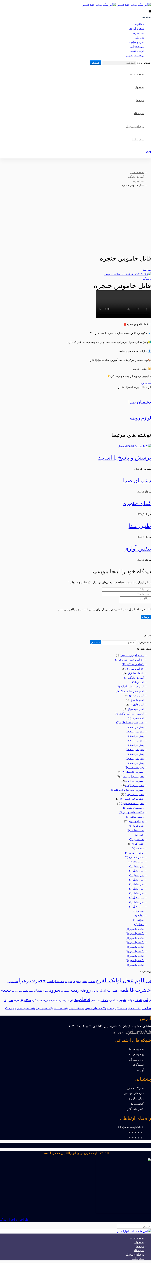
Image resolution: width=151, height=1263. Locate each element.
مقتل (139, 924)
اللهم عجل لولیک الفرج (120, 980)
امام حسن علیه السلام (130, 691)
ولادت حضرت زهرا (44, 1008)
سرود (54, 990)
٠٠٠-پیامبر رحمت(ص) (132, 655)
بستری (77, 981)
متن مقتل (136, 866)
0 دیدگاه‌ (147, 278)
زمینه (74, 990)
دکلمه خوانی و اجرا (131, 812)
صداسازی (138, 33)
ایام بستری (136, 718)
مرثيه (17, 1000)
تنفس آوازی (137, 549)
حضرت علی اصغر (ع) (132, 798)
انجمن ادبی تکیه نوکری (129, 713)
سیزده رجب (17, 991)
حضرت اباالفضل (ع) (133, 772)
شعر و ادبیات (136, 28)
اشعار (138, 682)
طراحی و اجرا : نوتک (14, 1219)
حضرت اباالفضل (55, 981)
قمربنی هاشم (58, 1000)
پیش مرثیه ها (135, 727)
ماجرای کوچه (134, 852)
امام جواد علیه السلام (130, 686)
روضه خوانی (135, 816)
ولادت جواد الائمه (61, 1008)
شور (139, 834)
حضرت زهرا (32, 980)
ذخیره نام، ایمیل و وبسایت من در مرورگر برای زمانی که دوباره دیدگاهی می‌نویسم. (102, 609)
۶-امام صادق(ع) (135, 673)
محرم (139, 911)
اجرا (148, 981)
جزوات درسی (134, 767)
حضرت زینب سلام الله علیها (127, 790)
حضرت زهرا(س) (134, 781)
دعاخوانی (139, 24)
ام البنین (91, 982)
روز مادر (95, 991)
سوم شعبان (41, 990)
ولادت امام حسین (95, 1008)
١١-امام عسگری (133, 664)
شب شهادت (135, 830)
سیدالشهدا (27, 990)
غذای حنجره (137, 503)
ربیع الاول (106, 990)
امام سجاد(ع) (136, 695)
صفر (104, 1000)
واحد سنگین (121, 1008)
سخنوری (65, 990)
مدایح (139, 915)
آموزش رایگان (136, 176)
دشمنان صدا (137, 480)
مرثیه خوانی (137, 46)
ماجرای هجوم (134, 857)
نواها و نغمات (136, 51)
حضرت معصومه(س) (132, 803)
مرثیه (8, 1000)
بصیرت (69, 981)
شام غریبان (136, 825)
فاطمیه (138, 848)
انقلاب (84, 981)
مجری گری (37, 1000)
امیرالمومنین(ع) (135, 709)
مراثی (138, 920)
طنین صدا (140, 526)
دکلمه (115, 990)
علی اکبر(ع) (137, 843)
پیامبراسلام (10, 1008)
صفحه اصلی (137, 172)
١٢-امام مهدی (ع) (134, 668)
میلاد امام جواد (134, 1008)
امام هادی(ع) (137, 700)
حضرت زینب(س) (134, 794)
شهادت (130, 1000)
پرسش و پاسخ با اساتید (124, 458)
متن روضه (136, 861)
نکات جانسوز (135, 929)
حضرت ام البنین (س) (132, 776)
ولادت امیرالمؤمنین (76, 1008)
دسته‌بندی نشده (133, 807)
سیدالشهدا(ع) (136, 821)
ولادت (110, 1008)
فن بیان (140, 37)
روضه (85, 990)
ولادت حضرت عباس (26, 1008)
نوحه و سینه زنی (135, 55)
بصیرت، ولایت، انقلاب (130, 722)
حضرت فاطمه (135, 990)
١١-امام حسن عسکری (129, 659)
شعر (138, 1000)
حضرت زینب (13, 982)
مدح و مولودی (136, 42)
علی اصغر (95, 1000)
